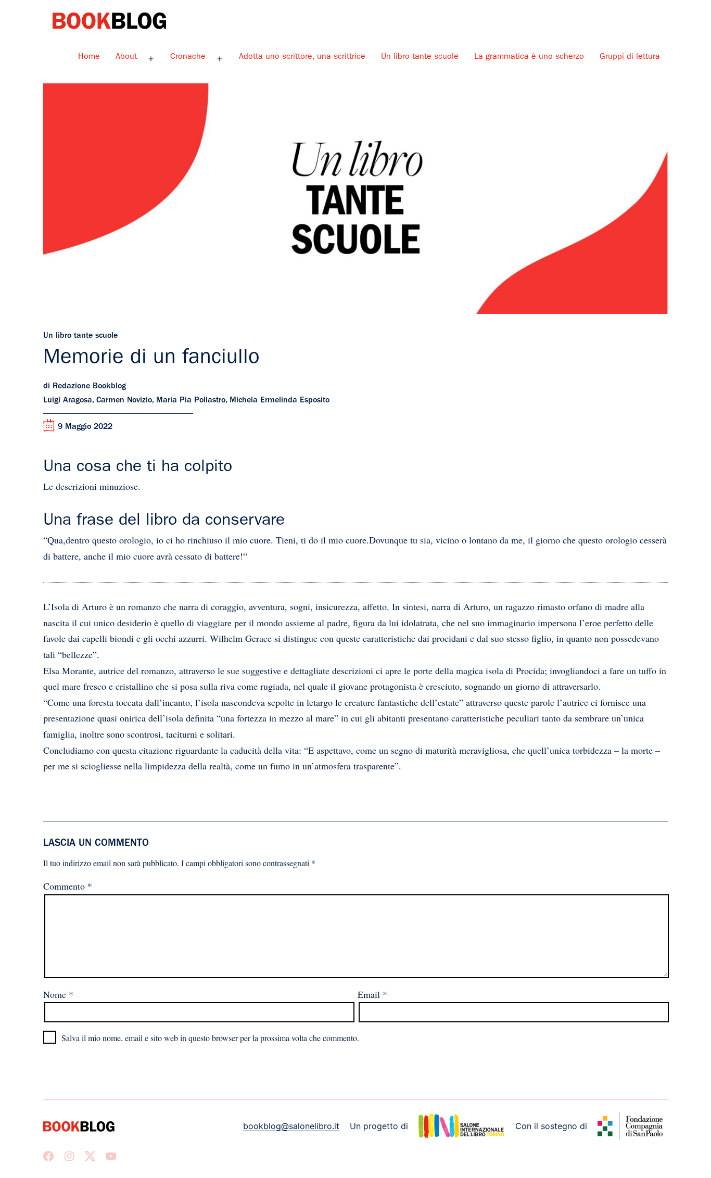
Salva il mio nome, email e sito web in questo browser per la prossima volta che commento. (210, 1037)
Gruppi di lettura (630, 57)
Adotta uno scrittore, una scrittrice (302, 57)
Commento (67, 886)
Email (372, 994)
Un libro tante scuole (420, 57)
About (126, 57)
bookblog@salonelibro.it (291, 1126)
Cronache (188, 57)
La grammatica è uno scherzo (529, 57)
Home (89, 57)
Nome (58, 994)
